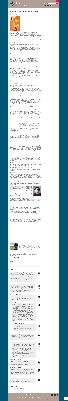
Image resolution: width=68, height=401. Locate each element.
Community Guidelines (49, 397)
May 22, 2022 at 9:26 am (17, 323)
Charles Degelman (39, 364)
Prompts (18, 394)
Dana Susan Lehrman (39, 298)
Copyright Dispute (32, 397)
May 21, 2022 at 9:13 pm (13, 294)
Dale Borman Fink (28, 11)
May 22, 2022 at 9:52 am (15, 341)
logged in (17, 388)
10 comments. (38, 13)
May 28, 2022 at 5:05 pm (13, 377)
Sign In (57, 0)
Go (57, 3)
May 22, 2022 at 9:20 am (15, 302)
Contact (57, 397)
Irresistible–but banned (17, 11)
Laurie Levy (39, 336)
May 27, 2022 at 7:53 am (13, 367)
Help (30, 394)
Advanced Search (47, 5)
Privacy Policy (25, 397)
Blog (27, 394)
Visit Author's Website (14, 257)
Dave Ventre (39, 381)
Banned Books (18, 12)
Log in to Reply (19, 283)
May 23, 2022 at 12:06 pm (13, 359)
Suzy (39, 274)
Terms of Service (17, 397)
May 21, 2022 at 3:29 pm (13, 283)
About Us (13, 394)
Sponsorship (40, 397)
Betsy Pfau (39, 371)
